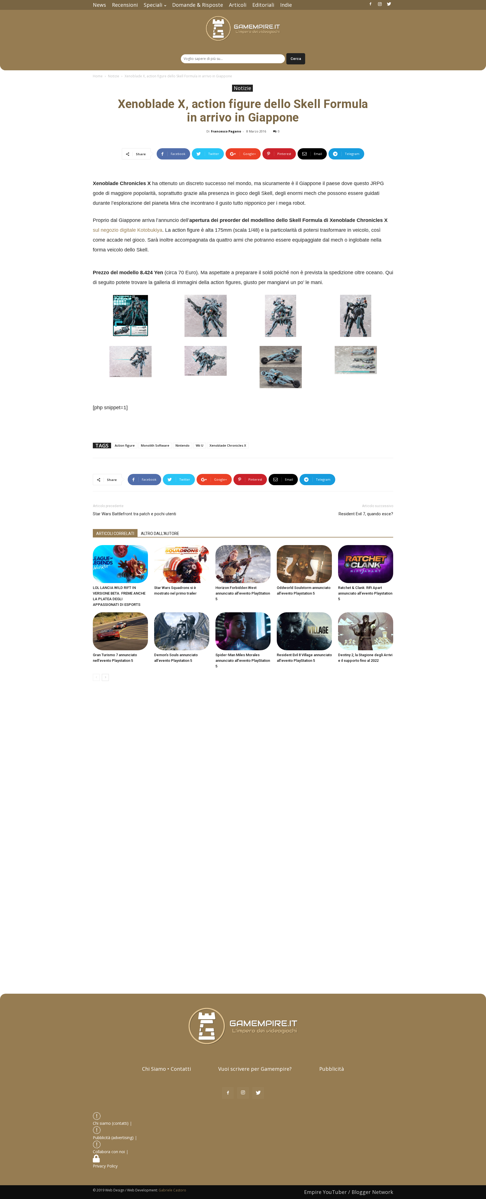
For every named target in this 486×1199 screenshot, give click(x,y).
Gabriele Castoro (172, 1190)
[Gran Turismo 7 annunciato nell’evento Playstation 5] (120, 631)
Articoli (237, 4)
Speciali (153, 4)
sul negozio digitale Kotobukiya (127, 230)
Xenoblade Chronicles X (228, 445)
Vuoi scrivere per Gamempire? (255, 1068)
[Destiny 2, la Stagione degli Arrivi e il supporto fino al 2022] (365, 631)
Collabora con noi (109, 1151)
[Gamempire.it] (243, 28)
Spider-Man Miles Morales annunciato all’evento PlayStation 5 (242, 660)
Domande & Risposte (197, 4)
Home (98, 76)
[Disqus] (243, 764)
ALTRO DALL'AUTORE (160, 533)
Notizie (113, 76)
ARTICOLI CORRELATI (115, 533)
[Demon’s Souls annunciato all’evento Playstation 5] (181, 631)
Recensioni (125, 4)
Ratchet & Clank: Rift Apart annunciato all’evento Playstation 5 (365, 593)
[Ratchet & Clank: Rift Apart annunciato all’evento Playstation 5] (365, 564)
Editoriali (263, 4)
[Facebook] (370, 4)
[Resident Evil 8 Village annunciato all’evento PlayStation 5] (304, 631)
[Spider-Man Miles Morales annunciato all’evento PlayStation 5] (243, 631)
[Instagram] (379, 4)
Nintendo (183, 445)
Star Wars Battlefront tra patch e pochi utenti (134, 513)
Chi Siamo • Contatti (166, 1068)
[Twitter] (389, 4)
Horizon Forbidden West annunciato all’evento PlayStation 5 (242, 593)
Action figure (125, 445)
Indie (286, 4)
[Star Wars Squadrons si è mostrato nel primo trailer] (181, 564)
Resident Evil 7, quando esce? (366, 513)
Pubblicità (331, 1068)
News (99, 4)
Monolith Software (155, 445)
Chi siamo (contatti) (111, 1123)
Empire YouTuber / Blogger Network (348, 1191)
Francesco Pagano (226, 131)
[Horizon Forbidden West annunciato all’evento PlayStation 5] (243, 564)
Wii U (199, 445)
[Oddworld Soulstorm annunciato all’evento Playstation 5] (304, 564)
